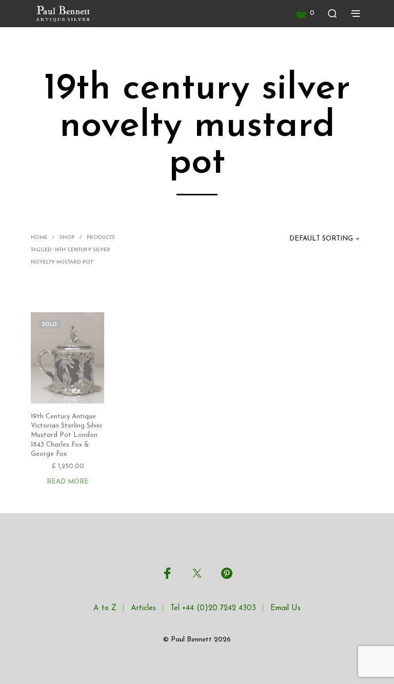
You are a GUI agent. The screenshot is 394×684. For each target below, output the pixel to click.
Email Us (285, 608)
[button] (305, 13)
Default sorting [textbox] (321, 238)
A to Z (104, 608)
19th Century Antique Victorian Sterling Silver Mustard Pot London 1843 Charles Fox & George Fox (67, 435)
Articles (143, 608)
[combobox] (315, 239)
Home (39, 237)
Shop (67, 237)
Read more (68, 481)
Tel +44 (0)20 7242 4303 (213, 608)
